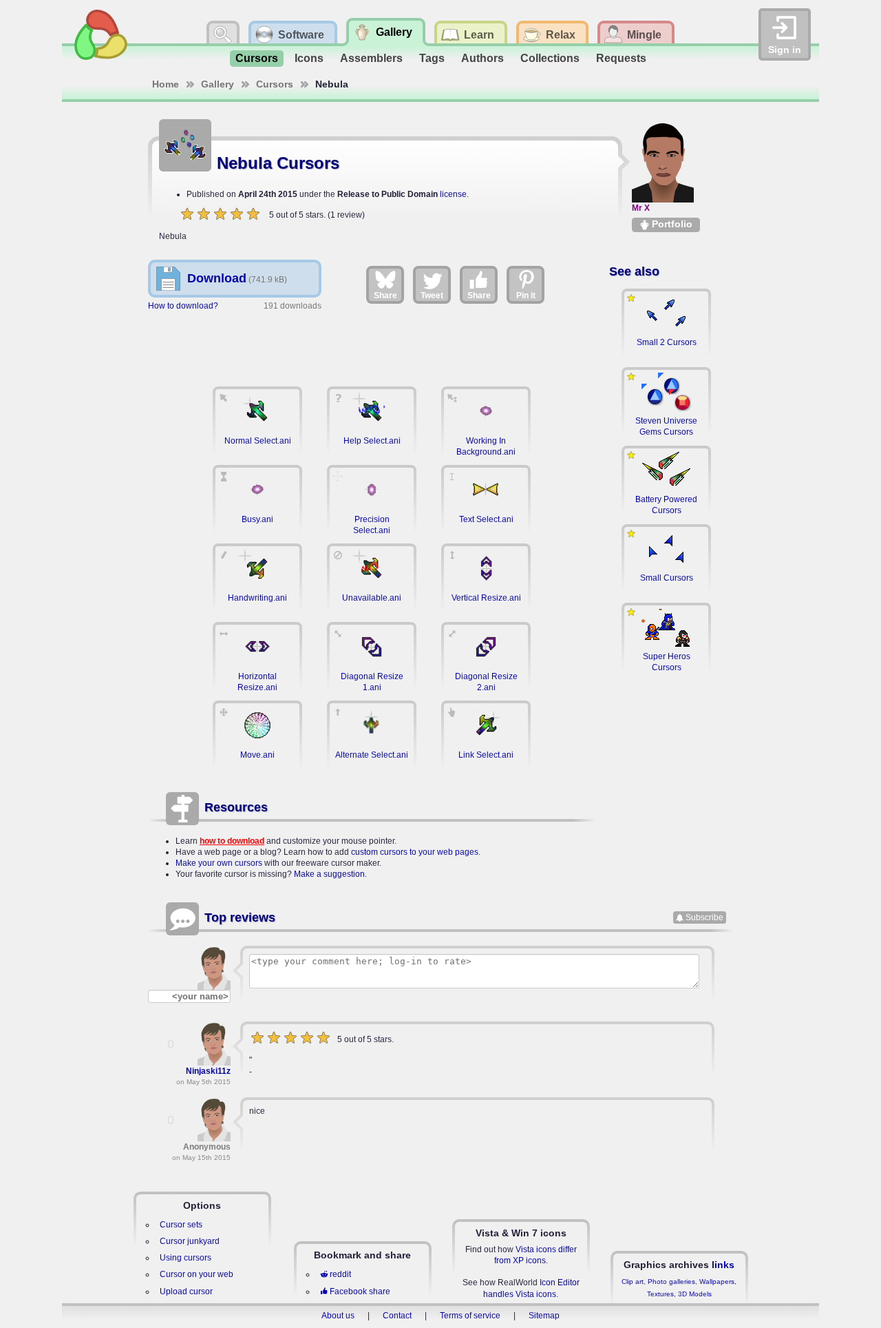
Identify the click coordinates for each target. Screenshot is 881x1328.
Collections (550, 58)
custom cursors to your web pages (414, 852)
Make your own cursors (219, 863)
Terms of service (470, 1315)
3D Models (695, 1294)
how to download (232, 841)
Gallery (217, 84)
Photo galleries (671, 1281)
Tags (432, 58)
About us (337, 1315)
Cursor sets (181, 1225)
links (723, 1264)
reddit (340, 1274)
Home (165, 84)
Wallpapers (716, 1281)
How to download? (183, 306)
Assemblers (371, 58)
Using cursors (185, 1258)
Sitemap (544, 1315)
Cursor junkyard (190, 1241)
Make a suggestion (329, 874)
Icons (309, 58)
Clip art (633, 1281)
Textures (660, 1294)
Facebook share (360, 1291)
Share (385, 295)
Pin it (525, 295)
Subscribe (704, 917)
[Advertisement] (372, 342)
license (453, 194)
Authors (482, 58)
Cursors (256, 58)
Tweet (432, 295)
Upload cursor (186, 1291)
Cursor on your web (196, 1274)
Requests (621, 58)
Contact (397, 1315)
